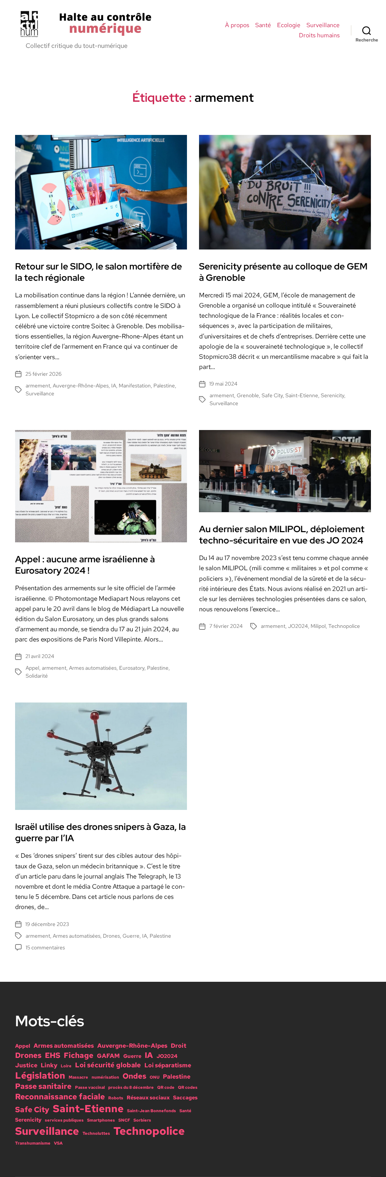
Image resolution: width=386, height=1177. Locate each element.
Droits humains (319, 35)
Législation (40, 1075)
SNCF (124, 1120)
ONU (154, 1077)
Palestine (164, 385)
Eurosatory (131, 667)
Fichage (78, 1055)
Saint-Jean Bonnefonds (151, 1110)
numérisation (105, 1077)
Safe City (272, 395)
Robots (115, 1097)
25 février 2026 (43, 373)
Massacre (78, 1077)
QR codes (188, 1087)
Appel (32, 667)
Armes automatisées (92, 667)
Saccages (185, 1097)
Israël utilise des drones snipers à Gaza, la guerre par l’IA (100, 832)
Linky (49, 1065)
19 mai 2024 (223, 383)
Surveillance (323, 25)
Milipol (318, 626)
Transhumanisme (33, 1143)
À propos (237, 25)
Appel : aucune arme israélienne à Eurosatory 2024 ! (85, 564)
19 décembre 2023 (47, 924)
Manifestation (135, 385)
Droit (178, 1045)
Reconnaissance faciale (60, 1096)
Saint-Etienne (301, 395)
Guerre (131, 935)
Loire (66, 1065)
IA (113, 385)
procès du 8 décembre (131, 1087)
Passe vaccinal (90, 1087)
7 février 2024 (226, 626)
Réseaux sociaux (148, 1097)
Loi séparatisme (167, 1065)
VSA (58, 1143)
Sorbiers (142, 1120)
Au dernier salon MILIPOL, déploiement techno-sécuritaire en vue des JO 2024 (282, 534)
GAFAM (108, 1055)
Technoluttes (96, 1133)
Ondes (134, 1076)
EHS (52, 1055)
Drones (111, 935)
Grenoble (248, 395)
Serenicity (332, 395)
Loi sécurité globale (108, 1065)
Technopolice (344, 626)
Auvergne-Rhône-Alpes (81, 385)
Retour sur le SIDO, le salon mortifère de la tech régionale (98, 271)
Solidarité (37, 675)
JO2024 (298, 626)
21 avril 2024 (39, 656)
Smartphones (101, 1120)
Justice (26, 1065)
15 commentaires (45, 947)
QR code (166, 1087)
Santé (263, 25)
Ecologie (288, 25)
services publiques (64, 1120)
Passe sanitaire (43, 1086)
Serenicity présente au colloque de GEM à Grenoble (283, 271)
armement (38, 385)
